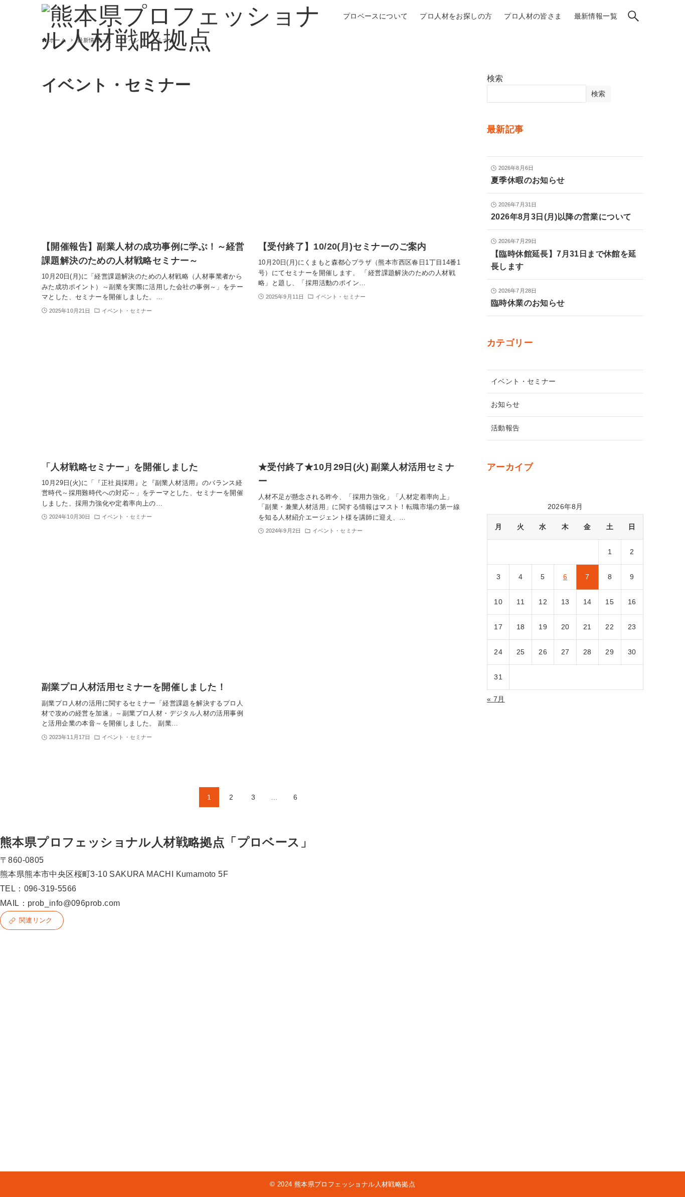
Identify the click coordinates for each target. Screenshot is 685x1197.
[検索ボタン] (633, 16)
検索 (495, 78)
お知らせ (505, 404)
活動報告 (505, 428)
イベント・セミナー (523, 381)
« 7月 (496, 699)
